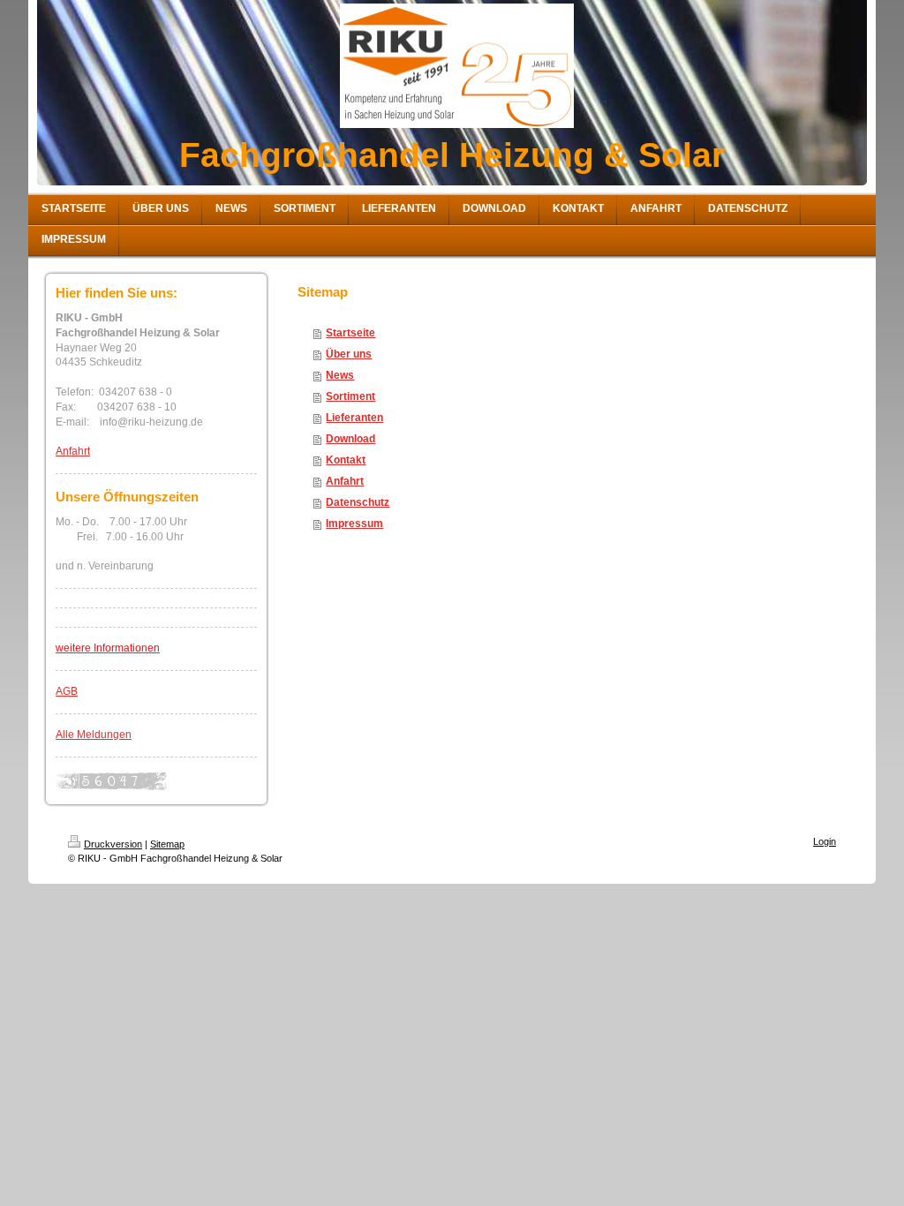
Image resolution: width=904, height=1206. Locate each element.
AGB (67, 691)
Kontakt (345, 460)
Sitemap (167, 844)
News (340, 375)
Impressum (354, 523)
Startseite (350, 333)
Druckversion (113, 844)
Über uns (349, 354)
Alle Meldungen (94, 734)
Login (824, 841)
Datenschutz (357, 502)
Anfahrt (73, 451)
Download (350, 439)
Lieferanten (354, 417)
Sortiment (350, 396)
